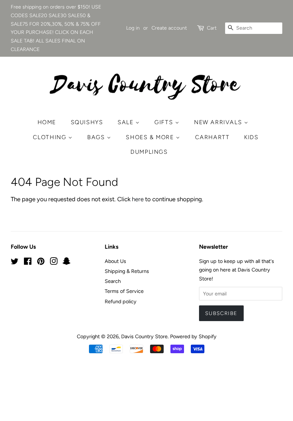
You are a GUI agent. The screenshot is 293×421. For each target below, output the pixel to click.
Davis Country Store (144, 336)
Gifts (164, 122)
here (138, 199)
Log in (133, 28)
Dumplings (149, 151)
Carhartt (212, 137)
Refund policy (120, 301)
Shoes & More (151, 137)
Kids (251, 137)
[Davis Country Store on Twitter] (15, 262)
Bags (97, 137)
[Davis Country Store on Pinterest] (41, 262)
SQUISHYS (87, 122)
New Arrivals (219, 122)
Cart (212, 28)
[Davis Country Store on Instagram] (54, 262)
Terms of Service (124, 291)
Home (47, 122)
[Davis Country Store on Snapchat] (66, 262)
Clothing (50, 137)
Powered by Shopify (193, 336)
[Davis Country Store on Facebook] (28, 262)
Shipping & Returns (127, 271)
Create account (169, 28)
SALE (126, 122)
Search (113, 281)
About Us (115, 261)
